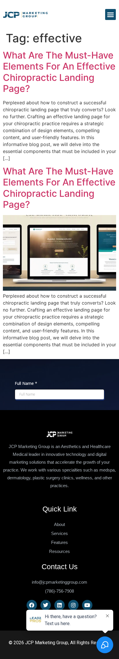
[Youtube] (87, 605)
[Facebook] (32, 605)
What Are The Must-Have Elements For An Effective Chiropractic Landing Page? (59, 72)
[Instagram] (73, 605)
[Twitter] (45, 605)
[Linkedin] (59, 605)
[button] (110, 14)
